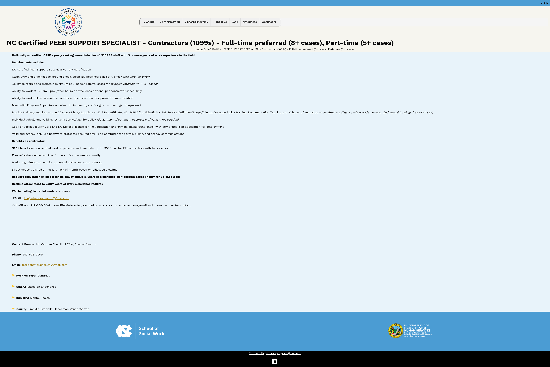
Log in (544, 2)
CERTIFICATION (172, 23)
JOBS (235, 22)
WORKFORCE (269, 22)
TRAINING (222, 23)
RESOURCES (250, 22)
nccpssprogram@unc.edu (283, 353)
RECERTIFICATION (199, 23)
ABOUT (151, 23)
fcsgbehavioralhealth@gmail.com (46, 198)
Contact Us (256, 353)
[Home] (68, 21)
